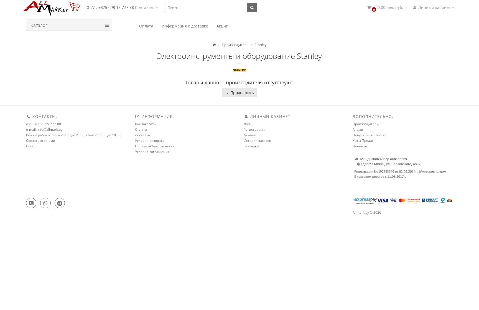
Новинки (360, 146)
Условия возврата (149, 140)
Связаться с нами (40, 140)
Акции (358, 129)
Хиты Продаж (363, 140)
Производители (366, 124)
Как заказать (145, 124)
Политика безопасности (155, 146)
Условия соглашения (152, 151)
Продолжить (242, 92)
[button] (386, 7)
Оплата (141, 129)
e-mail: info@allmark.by (44, 129)
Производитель (235, 44)
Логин (249, 124)
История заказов (257, 140)
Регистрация (254, 129)
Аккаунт (250, 135)
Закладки (251, 146)
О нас (30, 146)
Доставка (142, 135)
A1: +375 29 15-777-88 (43, 124)
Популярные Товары (369, 135)
